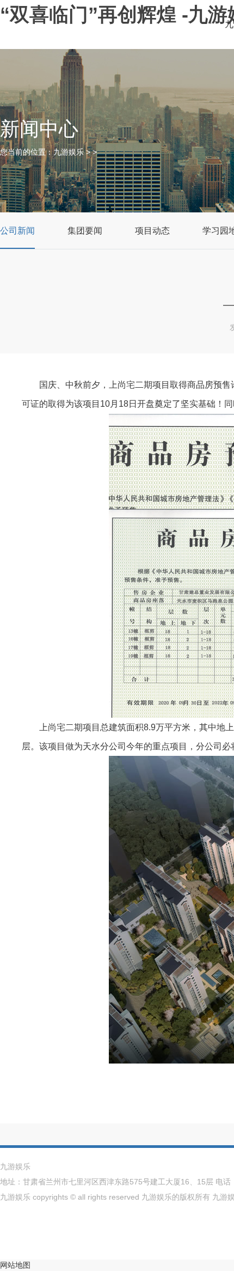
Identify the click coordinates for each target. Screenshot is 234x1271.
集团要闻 (84, 230)
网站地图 (15, 1265)
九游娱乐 (68, 152)
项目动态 (152, 230)
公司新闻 (17, 230)
